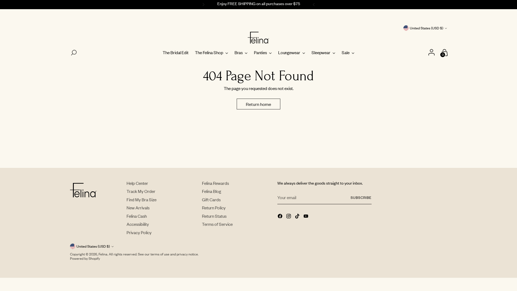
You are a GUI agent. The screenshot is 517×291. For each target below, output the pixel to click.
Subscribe (361, 197)
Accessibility (138, 224)
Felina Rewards (215, 183)
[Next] (314, 4)
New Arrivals (138, 207)
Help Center (137, 183)
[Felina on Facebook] (280, 216)
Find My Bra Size (141, 199)
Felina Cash (137, 216)
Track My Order (141, 191)
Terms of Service (217, 224)
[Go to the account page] (432, 52)
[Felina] (258, 38)
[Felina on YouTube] (306, 216)
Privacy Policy (139, 232)
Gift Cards (211, 199)
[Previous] (203, 4)
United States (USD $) (426, 28)
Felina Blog (211, 191)
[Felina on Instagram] (289, 216)
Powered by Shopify (85, 258)
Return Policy (214, 207)
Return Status (214, 216)
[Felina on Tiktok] (298, 216)
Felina (103, 254)
